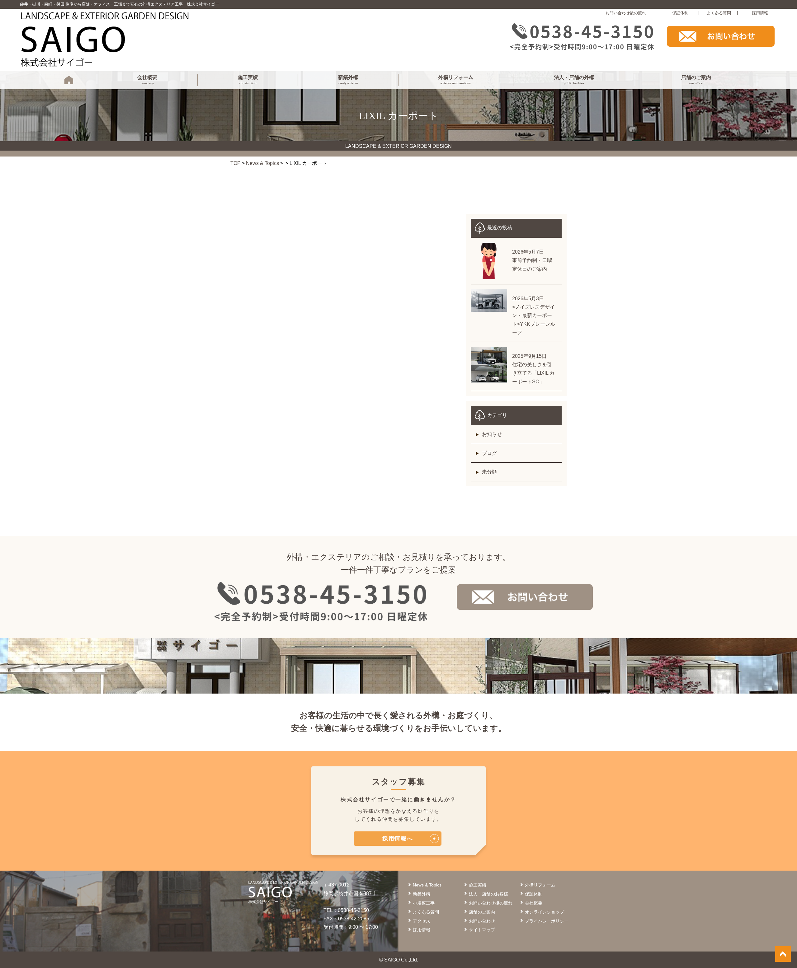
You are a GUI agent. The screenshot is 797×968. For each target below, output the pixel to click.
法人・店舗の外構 (574, 80)
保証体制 (680, 13)
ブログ (489, 453)
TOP (235, 163)
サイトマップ (482, 929)
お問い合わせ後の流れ (626, 13)
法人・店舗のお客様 (488, 893)
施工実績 (248, 80)
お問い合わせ (482, 921)
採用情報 (760, 13)
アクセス (421, 921)
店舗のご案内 (696, 80)
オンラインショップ (544, 912)
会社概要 (147, 80)
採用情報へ (397, 838)
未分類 (489, 472)
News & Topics (262, 163)
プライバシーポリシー (546, 921)
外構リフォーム (455, 80)
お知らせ (492, 434)
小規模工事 (424, 902)
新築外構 (348, 80)
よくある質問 (719, 13)
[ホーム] (68, 81)
